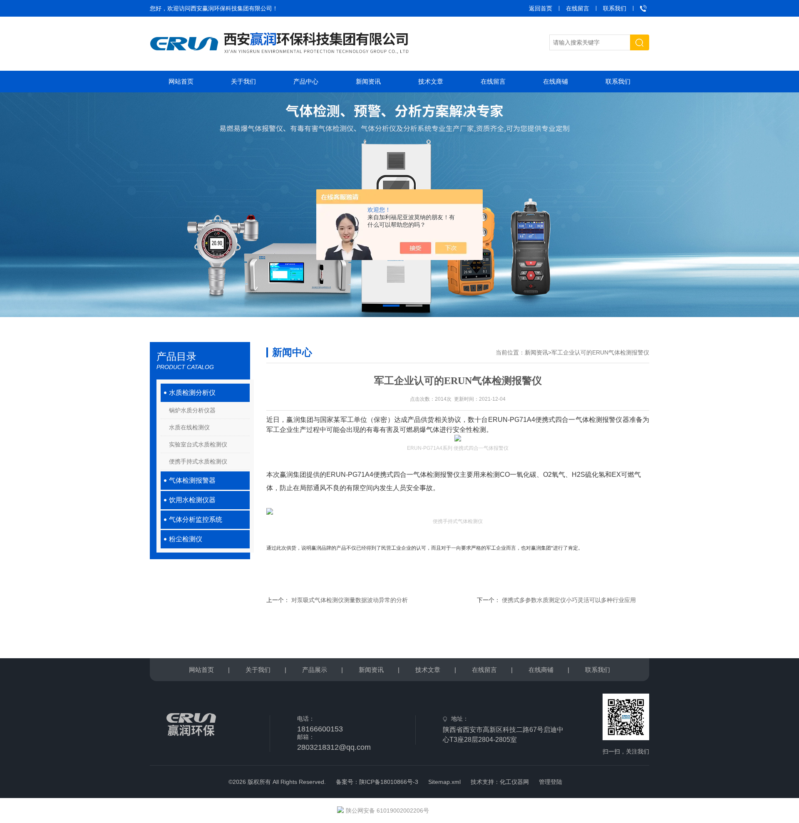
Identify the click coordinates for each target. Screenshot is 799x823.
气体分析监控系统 (195, 519)
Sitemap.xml (444, 781)
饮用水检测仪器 (192, 499)
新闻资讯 (368, 81)
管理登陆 (550, 781)
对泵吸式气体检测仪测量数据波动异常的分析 (349, 600)
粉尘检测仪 (185, 539)
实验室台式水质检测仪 (198, 444)
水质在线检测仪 (189, 427)
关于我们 (243, 81)
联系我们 (614, 8)
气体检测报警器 (192, 480)
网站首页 (181, 81)
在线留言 (577, 8)
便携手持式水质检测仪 (198, 461)
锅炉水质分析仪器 (192, 410)
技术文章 (430, 81)
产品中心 (305, 81)
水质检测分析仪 (192, 392)
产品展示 (314, 669)
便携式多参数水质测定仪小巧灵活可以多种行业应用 (569, 600)
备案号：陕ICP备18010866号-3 (377, 781)
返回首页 (540, 8)
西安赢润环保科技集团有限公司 (231, 8)
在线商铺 (555, 81)
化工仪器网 (514, 781)
